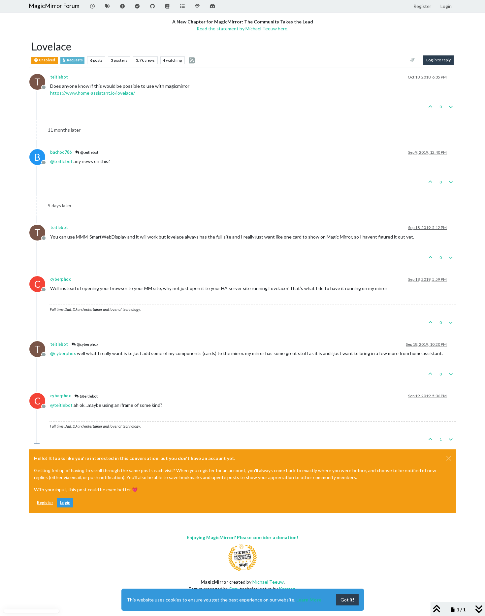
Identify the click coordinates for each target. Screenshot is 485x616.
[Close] (448, 458)
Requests (74, 60)
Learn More (308, 599)
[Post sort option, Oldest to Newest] (412, 60)
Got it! (347, 599)
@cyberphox (87, 344)
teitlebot (59, 77)
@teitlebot (89, 152)
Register (45, 502)
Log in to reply (438, 59)
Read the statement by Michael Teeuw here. (242, 28)
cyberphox (60, 279)
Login (65, 502)
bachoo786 (61, 152)
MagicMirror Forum (54, 5)
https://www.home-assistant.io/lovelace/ (92, 93)
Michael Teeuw (268, 582)
